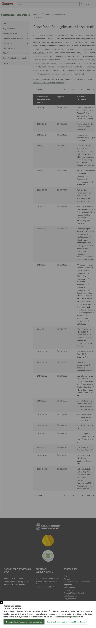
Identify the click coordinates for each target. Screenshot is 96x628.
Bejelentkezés (87, 4)
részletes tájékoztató (69, 616)
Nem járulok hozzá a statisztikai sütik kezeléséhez (67, 622)
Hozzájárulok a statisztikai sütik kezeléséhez (24, 622)
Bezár (1, 602)
